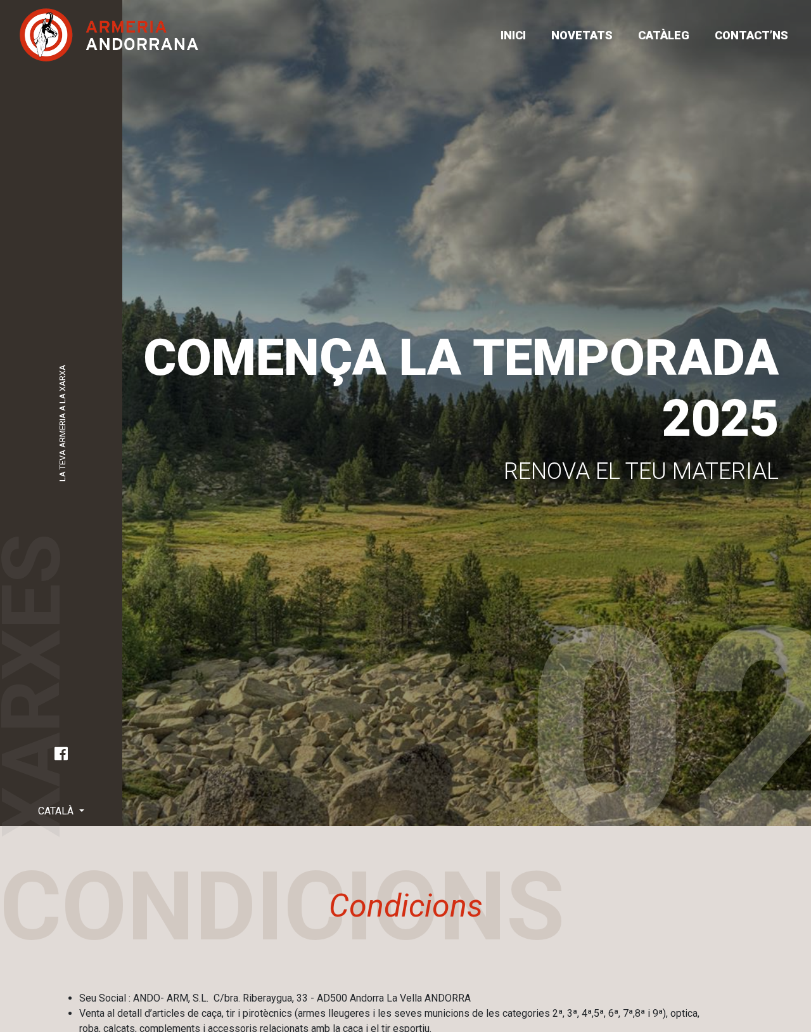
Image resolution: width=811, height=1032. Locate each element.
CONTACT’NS (751, 35)
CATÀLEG (663, 35)
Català (57, 811)
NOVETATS (582, 35)
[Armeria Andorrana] (109, 35)
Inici (513, 35)
